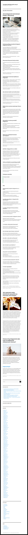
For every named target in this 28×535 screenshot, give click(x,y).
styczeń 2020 (5, 472)
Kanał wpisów (6, 526)
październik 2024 (6, 427)
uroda (4, 515)
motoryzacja (5, 509)
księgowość (14, 286)
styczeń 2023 (5, 442)
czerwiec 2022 (6, 448)
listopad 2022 (5, 443)
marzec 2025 (5, 423)
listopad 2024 (5, 426)
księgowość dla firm (18, 286)
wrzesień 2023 (6, 438)
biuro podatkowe (10, 375)
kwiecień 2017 (6, 492)
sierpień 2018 (5, 480)
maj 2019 (5, 477)
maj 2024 (5, 432)
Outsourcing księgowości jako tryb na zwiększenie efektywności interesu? (11, 340)
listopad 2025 (5, 417)
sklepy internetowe (6, 513)
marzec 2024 (5, 434)
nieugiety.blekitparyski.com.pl (10, 4)
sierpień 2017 (5, 488)
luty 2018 (5, 485)
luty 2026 (5, 414)
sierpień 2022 (5, 446)
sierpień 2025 (5, 418)
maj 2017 (5, 491)
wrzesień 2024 (6, 428)
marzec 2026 (5, 413)
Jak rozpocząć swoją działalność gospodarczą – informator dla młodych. (10, 294)
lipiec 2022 (5, 447)
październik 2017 (6, 487)
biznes (7, 375)
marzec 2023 (5, 441)
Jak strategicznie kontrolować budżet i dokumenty (11, 14)
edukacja (5, 508)
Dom (4, 507)
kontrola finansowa (11, 286)
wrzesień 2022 (6, 445)
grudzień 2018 (6, 478)
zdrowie (5, 518)
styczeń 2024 (5, 436)
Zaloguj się (5, 525)
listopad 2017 (5, 486)
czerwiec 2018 (6, 482)
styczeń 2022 (5, 453)
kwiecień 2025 (6, 422)
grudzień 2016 (6, 494)
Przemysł (5, 510)
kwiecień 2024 (6, 433)
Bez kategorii (5, 505)
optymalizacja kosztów (5, 287)
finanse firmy (7, 286)
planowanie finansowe (15, 287)
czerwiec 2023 (6, 440)
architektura (5, 504)
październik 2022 (6, 444)
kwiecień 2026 (6, 412)
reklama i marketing (6, 511)
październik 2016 (6, 495)
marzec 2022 (5, 451)
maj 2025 (5, 421)
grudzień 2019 (6, 473)
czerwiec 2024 (6, 431)
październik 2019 (6, 474)
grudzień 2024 (6, 425)
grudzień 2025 (6, 416)
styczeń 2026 (5, 415)
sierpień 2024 (5, 429)
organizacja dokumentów (10, 287)
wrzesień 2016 (6, 496)
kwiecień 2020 (6, 471)
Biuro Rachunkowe (14, 375)
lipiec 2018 (5, 481)
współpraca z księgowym (8, 288)
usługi (4, 516)
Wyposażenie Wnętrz (7, 517)
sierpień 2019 (5, 475)
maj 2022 (5, 449)
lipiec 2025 (5, 419)
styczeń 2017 (5, 493)
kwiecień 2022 (6, 450)
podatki (6, 334)
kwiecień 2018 (6, 483)
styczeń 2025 (5, 424)
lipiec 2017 (5, 489)
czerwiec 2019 (6, 476)
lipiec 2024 (5, 430)
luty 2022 (5, 452)
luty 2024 (5, 435)
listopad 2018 (5, 479)
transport (5, 514)
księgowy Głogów (6, 366)
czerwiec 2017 (5, 490)
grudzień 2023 (6, 437)
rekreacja (5, 512)
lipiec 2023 (5, 439)
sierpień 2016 (5, 497)
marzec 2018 (5, 484)
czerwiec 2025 (6, 420)
